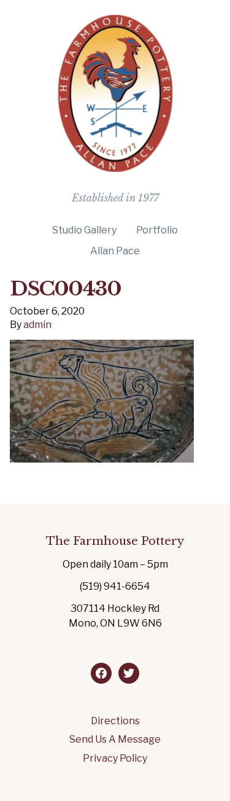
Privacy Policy (115, 758)
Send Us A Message (115, 739)
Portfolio (157, 230)
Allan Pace (115, 251)
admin (37, 324)
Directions (115, 721)
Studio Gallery (84, 230)
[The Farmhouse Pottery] (115, 167)
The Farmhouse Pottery (115, 541)
